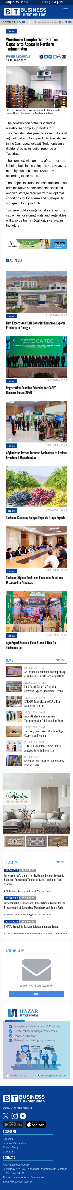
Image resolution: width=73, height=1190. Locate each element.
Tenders (11, 862)
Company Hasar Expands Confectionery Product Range (44, 763)
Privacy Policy (10, 1147)
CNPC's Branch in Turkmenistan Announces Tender (31, 926)
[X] (41, 57)
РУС (62, 2)
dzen (22, 1116)
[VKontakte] (50, 57)
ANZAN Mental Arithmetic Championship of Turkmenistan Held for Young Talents (44, 674)
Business (11, 31)
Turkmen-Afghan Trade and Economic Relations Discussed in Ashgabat (34, 580)
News (9, 660)
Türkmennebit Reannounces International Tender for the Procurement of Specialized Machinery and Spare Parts (34, 905)
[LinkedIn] (46, 57)
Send (36, 994)
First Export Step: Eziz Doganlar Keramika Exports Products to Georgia (35, 325)
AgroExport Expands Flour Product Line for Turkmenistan (31, 645)
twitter (6, 1116)
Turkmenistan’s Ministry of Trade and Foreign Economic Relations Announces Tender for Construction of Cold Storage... (34, 879)
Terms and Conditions (15, 1143)
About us (8, 1139)
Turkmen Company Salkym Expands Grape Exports (35, 517)
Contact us (9, 1151)
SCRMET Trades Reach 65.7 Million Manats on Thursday (42, 703)
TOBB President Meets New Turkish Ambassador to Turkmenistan (42, 748)
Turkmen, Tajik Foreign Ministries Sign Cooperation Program (43, 733)
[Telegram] (55, 57)
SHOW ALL (61, 660)
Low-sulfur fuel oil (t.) (34, 22)
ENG (45, 2)
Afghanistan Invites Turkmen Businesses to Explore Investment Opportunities (36, 455)
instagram (14, 1116)
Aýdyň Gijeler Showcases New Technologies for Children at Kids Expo (43, 718)
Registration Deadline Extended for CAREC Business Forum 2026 (31, 390)
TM (54, 2)
